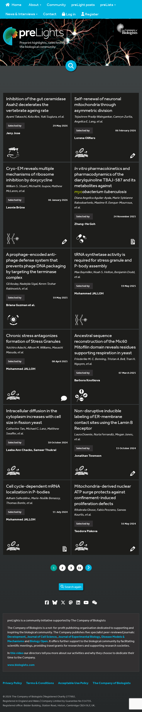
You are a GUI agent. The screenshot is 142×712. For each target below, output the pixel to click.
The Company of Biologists (112, 683)
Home (16, 4)
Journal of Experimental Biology (79, 636)
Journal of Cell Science (42, 636)
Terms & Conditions (40, 683)
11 (80, 568)
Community (56, 4)
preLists (107, 4)
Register (91, 14)
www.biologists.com (21, 665)
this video (16, 653)
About (34, 4)
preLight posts (83, 4)
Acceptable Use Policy (73, 683)
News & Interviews (21, 14)
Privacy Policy (12, 683)
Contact (49, 14)
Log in (70, 14)
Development (16, 636)
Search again (72, 587)
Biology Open (39, 641)
